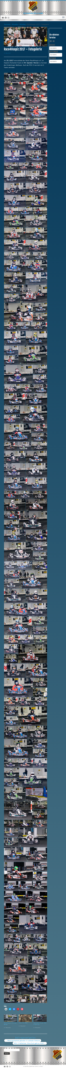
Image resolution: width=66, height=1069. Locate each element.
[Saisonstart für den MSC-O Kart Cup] (40, 1018)
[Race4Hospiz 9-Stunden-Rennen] (10, 1018)
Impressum (7, 1057)
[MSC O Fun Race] (25, 1018)
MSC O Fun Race (23, 1023)
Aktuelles (15, 24)
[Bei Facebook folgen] (6, 18)
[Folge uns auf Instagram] (9, 18)
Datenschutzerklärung (9, 1059)
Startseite (7, 24)
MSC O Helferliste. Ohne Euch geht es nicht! (30, 1043)
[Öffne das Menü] (63, 17)
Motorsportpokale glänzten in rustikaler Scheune (22, 1040)
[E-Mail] (3, 18)
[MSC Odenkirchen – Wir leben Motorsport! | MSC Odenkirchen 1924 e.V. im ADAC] (33, 6)
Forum (6, 1061)
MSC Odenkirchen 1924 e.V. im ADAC (35, 1066)
